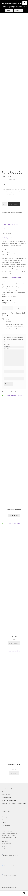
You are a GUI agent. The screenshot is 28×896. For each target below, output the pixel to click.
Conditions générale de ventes (9, 786)
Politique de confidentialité (9, 800)
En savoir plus (18, 10)
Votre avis (6, 348)
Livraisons (4, 791)
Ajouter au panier (14, 204)
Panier (21, 892)
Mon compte (5, 817)
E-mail (6, 376)
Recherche (14, 893)
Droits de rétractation (7, 789)
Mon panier (4, 819)
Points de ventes (6, 825)
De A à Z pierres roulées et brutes (14, 212)
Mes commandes (6, 814)
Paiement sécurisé (6, 794)
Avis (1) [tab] (3, 228)
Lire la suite (14, 773)
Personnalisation (6, 797)
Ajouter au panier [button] (14, 515)
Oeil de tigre (6, 238)
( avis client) (12, 179)
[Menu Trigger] (24, 3)
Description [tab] (5, 220)
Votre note (7, 344)
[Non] (26, 6)
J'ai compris (9, 10)
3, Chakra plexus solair (13, 277)
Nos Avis (4, 822)
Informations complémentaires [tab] (10, 224)
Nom (5, 369)
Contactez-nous (6, 811)
